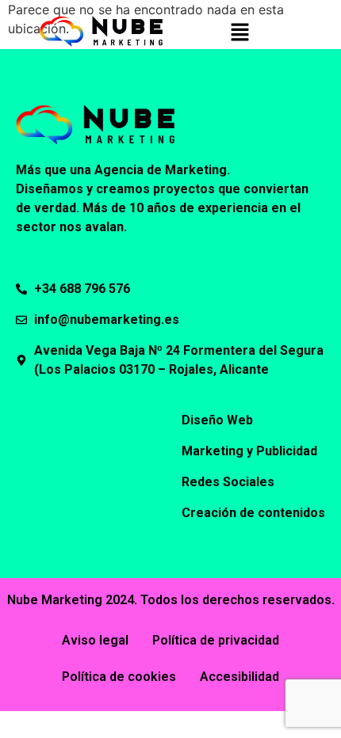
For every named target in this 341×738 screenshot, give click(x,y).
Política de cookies (119, 676)
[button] (239, 33)
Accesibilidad (239, 676)
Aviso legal (95, 640)
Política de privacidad (215, 640)
